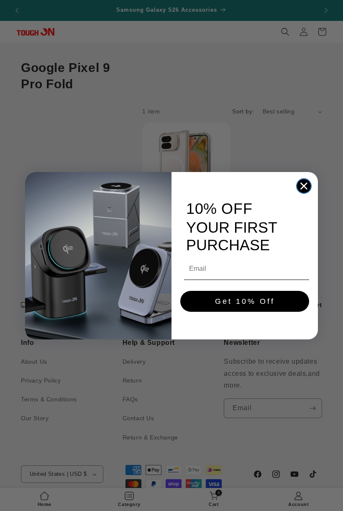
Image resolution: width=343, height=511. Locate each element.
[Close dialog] (304, 186)
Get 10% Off (245, 301)
